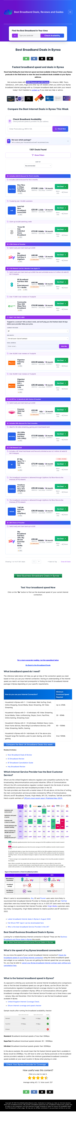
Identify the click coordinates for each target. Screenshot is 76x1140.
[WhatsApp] (26, 58)
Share (66, 192)
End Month (10, 335)
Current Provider (12, 327)
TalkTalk (64, 901)
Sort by (38, 162)
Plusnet (43, 898)
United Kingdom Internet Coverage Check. (24, 1002)
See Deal (60, 186)
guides (67, 1104)
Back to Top (53, 562)
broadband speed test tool (40, 1104)
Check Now (62, 129)
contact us (35, 90)
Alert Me (64, 346)
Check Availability (52, 36)
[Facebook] (34, 58)
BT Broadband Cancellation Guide (20, 763)
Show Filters (39, 155)
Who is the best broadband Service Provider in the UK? (28, 927)
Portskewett (12, 1108)
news (62, 1104)
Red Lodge (21, 1108)
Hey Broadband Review (16, 767)
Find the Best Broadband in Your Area (30, 30)
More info (57, 192)
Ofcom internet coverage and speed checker (24, 1006)
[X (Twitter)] (42, 58)
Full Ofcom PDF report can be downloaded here (26, 923)
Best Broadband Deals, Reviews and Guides (38, 12)
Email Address (11, 343)
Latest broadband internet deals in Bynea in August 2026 (29, 919)
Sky (32, 898)
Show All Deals (66, 562)
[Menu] (70, 12)
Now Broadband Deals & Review (20, 755)
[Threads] (50, 58)
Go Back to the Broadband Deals (38, 665)
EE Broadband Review (16, 759)
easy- (9, 1106)
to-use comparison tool (18, 1106)
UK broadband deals (64, 1106)
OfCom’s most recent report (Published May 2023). (43, 798)
